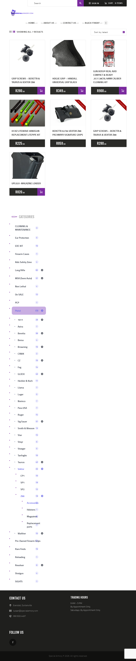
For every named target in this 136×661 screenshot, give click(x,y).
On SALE (26, 294)
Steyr (27, 441)
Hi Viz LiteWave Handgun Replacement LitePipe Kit (26, 132)
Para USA (27, 407)
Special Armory (55, 655)
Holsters (32, 509)
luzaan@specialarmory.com (25, 610)
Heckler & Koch (28, 380)
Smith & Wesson (28, 428)
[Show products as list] (14, 31)
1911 (28, 319)
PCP (26, 302)
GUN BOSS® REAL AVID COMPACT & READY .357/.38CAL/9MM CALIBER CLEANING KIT (107, 77)
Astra (27, 326)
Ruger (28, 414)
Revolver (26, 565)
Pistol (26, 310)
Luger (27, 394)
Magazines (32, 516)
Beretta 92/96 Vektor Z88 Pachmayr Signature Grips (67, 132)
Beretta (28, 333)
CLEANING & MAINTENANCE (26, 228)
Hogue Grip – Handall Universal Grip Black (64, 80)
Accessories (32, 502)
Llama (27, 387)
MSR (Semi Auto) (26, 278)
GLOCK (28, 374)
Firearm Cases (26, 254)
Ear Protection (26, 237)
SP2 (29, 489)
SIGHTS (26, 581)
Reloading (26, 557)
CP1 (29, 475)
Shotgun (26, 573)
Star (28, 435)
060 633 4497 (19, 616)
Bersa (27, 340)
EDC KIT (26, 245)
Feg (28, 367)
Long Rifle (26, 270)
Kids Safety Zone (26, 262)
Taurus (28, 462)
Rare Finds (26, 549)
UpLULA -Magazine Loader (26, 183)
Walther (28, 533)
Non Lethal (26, 286)
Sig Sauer (28, 421)
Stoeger (27, 448)
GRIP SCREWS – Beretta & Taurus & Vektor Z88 (26, 80)
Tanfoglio (28, 455)
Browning (28, 346)
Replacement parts (33, 525)
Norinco (27, 401)
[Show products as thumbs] (10, 31)
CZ (28, 360)
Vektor (28, 468)
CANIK (27, 353)
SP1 (29, 482)
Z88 (29, 496)
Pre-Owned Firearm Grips (27, 540)
